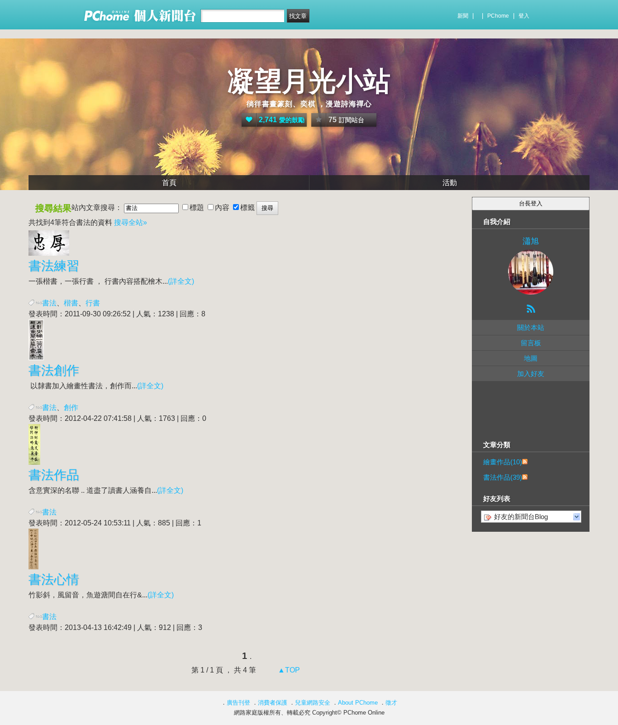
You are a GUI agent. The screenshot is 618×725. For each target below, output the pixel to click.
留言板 (531, 343)
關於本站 (530, 327)
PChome (498, 16)
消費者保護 (272, 702)
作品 (54, 475)
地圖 (530, 358)
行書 (93, 303)
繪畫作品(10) (502, 462)
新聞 (462, 16)
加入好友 (530, 373)
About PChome (358, 702)
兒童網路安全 (312, 702)
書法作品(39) (502, 477)
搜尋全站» (130, 222)
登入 (523, 16)
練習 (54, 266)
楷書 (71, 303)
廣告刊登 (238, 702)
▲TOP (288, 670)
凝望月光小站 (309, 81)
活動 (449, 182)
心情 (54, 579)
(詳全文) (181, 281)
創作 (54, 370)
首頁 (169, 182)
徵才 (391, 702)
